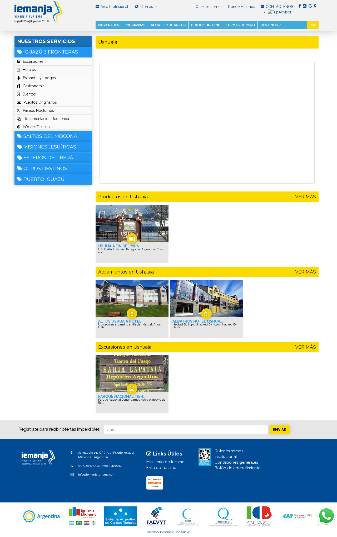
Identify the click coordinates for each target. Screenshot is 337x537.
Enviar (279, 430)
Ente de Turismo (161, 467)
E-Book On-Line (205, 25)
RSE (313, 25)
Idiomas (146, 6)
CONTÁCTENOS (279, 6)
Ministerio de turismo (165, 461)
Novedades (108, 25)
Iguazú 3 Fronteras (50, 52)
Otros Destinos (45, 168)
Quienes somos (209, 6)
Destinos (269, 25)
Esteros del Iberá (48, 158)
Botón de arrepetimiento (238, 468)
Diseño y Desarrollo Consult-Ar (168, 532)
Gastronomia (33, 86)
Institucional (226, 456)
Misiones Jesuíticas (49, 147)
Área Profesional (114, 6)
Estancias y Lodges (39, 78)
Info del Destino (36, 127)
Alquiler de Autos (168, 25)
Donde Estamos (241, 6)
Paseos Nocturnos (38, 110)
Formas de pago (240, 25)
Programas (135, 25)
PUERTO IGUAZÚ (44, 179)
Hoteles (29, 70)
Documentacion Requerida (46, 119)
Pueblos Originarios (40, 102)
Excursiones (33, 61)
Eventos (29, 94)
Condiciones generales (236, 462)
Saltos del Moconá (50, 136)
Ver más (305, 196)
